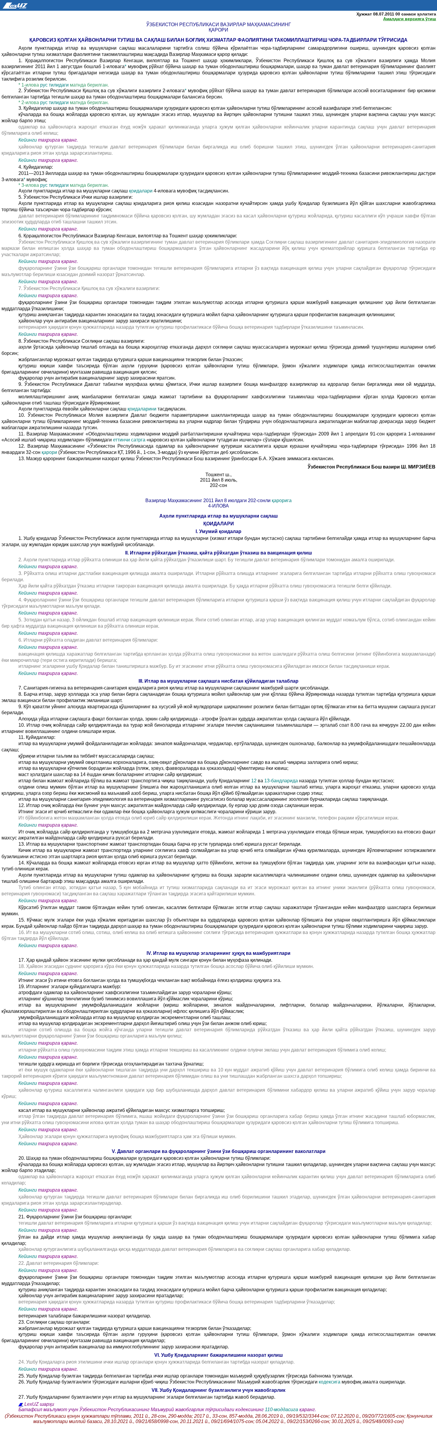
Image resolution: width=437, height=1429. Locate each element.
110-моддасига (281, 1409)
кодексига (329, 1381)
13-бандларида (281, 780)
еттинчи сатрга (130, 439)
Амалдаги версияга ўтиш (409, 18)
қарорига (282, 500)
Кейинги (27, 139)
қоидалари (141, 190)
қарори (49, 452)
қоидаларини (143, 408)
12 (254, 780)
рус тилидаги (54, 84)
